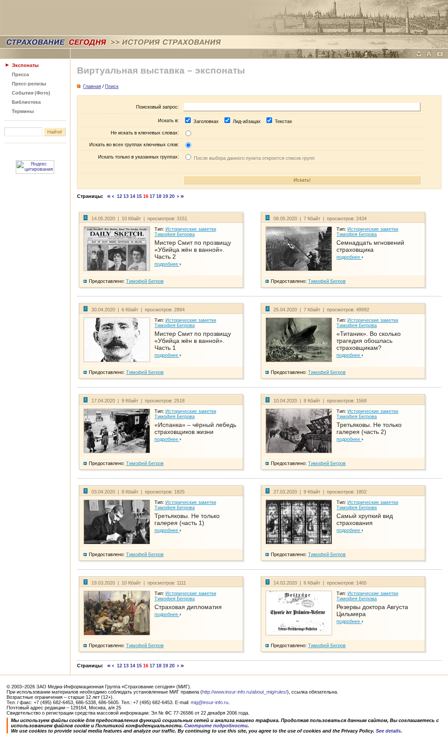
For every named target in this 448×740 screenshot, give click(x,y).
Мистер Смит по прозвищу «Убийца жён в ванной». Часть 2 (192, 249)
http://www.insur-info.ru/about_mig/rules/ (244, 691)
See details (388, 730)
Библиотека (26, 102)
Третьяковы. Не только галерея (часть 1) (187, 519)
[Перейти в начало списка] (109, 196)
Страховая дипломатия (188, 606)
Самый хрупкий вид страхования (364, 519)
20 (172, 196)
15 (139, 196)
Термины (23, 111)
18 (158, 196)
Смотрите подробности (216, 725)
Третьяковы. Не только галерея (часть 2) (369, 428)
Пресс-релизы (29, 83)
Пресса (20, 74)
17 (152, 196)
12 (119, 196)
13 (126, 196)
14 (132, 196)
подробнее (166, 264)
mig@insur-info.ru (209, 702)
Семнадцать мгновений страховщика (370, 246)
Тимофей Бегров (145, 281)
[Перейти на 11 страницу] (113, 196)
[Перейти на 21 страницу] (178, 196)
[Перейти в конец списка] (182, 196)
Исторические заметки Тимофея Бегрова (185, 231)
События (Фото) (31, 92)
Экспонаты (25, 65)
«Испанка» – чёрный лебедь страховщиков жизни (195, 428)
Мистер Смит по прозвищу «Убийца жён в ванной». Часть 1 (192, 340)
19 (165, 196)
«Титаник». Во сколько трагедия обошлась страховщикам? (368, 340)
